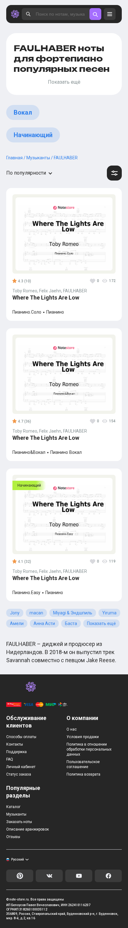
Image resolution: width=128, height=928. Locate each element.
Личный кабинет (20, 767)
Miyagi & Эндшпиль (72, 612)
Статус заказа (18, 774)
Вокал (23, 112)
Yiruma (109, 612)
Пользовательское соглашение (83, 764)
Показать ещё (101, 623)
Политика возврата (83, 774)
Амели (17, 623)
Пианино (55, 312)
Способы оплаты (21, 737)
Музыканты (16, 814)
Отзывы (13, 837)
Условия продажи (82, 737)
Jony (15, 612)
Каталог (13, 807)
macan (36, 612)
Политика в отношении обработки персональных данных (89, 749)
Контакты (14, 744)
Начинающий (33, 135)
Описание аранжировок (27, 829)
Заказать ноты (19, 822)
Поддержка (16, 752)
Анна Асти (44, 623)
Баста (71, 623)
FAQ (9, 759)
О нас (71, 729)
